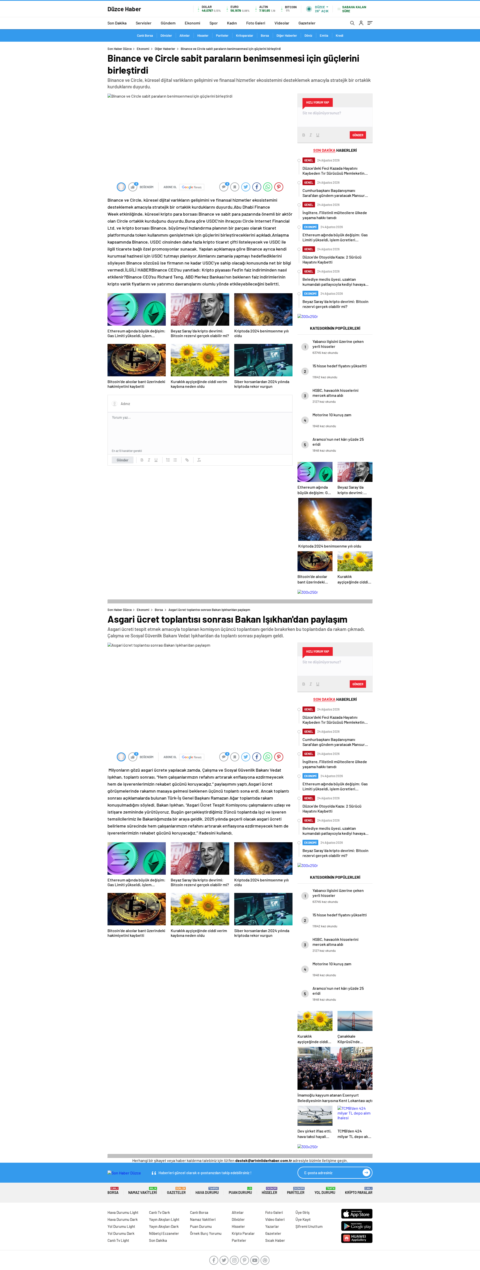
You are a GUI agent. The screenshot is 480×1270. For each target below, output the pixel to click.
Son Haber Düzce (120, 49)
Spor (214, 22)
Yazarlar (272, 1226)
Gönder (122, 460)
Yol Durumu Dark (121, 1233)
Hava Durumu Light (123, 1212)
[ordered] (168, 460)
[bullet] (175, 460)
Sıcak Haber (275, 1240)
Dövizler (166, 35)
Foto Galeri (255, 22)
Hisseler (202, 35)
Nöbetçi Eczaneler (164, 1233)
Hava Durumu (207, 1191)
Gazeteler (307, 22)
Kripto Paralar (358, 1191)
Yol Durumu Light (121, 1226)
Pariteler (222, 35)
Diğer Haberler (286, 35)
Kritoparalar (244, 35)
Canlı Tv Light (118, 1240)
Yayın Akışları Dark (164, 1226)
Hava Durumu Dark (123, 1219)
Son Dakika (117, 22)
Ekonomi (192, 22)
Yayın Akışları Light (164, 1219)
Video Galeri (274, 1219)
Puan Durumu (240, 1191)
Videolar (281, 22)
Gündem (168, 22)
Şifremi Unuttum (309, 1226)
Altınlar (185, 35)
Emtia (324, 35)
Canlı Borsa (145, 35)
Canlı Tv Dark (159, 1212)
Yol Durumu (324, 1191)
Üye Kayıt (303, 1219)
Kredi (339, 35)
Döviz (308, 35)
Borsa (265, 35)
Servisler (144, 22)
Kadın (232, 22)
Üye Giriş (303, 1212)
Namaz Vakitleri (142, 1191)
